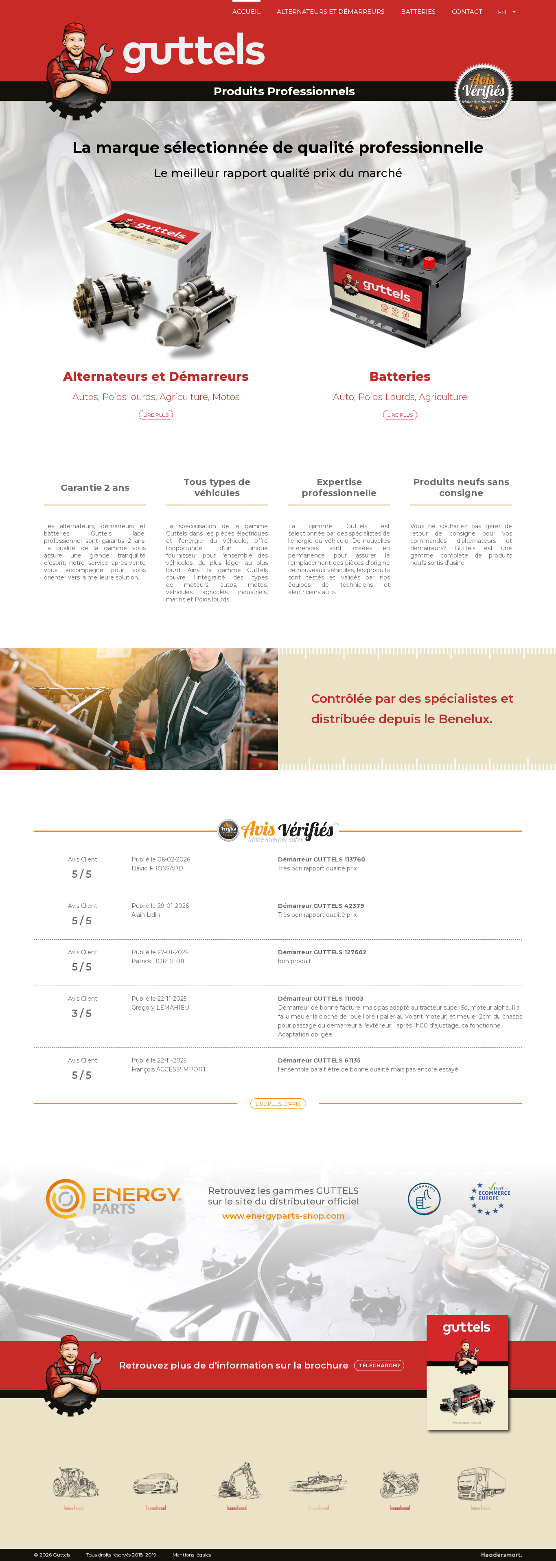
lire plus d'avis (278, 1103)
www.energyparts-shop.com (283, 1216)
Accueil (246, 11)
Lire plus (156, 415)
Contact (467, 11)
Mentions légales (192, 1555)
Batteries (418, 11)
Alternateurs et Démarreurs (331, 11)
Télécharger (379, 1365)
